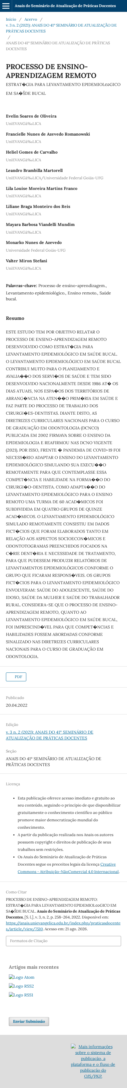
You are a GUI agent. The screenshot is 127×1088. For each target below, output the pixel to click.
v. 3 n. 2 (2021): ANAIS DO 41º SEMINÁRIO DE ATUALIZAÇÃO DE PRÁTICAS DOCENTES (61, 28)
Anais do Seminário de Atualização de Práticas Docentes (65, 5)
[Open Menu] (6, 6)
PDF (18, 676)
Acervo (31, 19)
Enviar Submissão (29, 1021)
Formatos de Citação (29, 940)
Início (11, 19)
